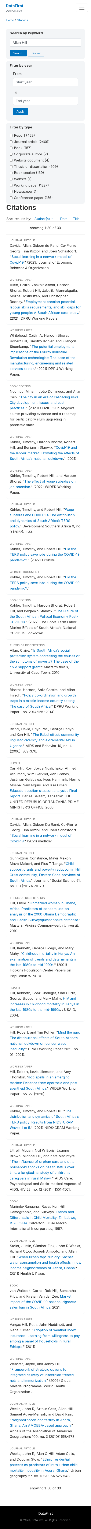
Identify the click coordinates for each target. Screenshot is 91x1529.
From (17, 74)
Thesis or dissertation (36, 166)
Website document (32, 160)
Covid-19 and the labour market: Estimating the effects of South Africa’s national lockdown (44, 453)
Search (18, 53)
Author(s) (42, 219)
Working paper (31, 185)
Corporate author (31, 154)
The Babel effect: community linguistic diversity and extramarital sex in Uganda (44, 740)
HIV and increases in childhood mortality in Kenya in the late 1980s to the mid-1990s (44, 1004)
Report (24, 135)
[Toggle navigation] (82, 8)
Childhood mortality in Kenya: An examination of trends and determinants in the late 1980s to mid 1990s (43, 959)
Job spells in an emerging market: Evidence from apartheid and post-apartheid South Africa (44, 1082)
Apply (21, 111)
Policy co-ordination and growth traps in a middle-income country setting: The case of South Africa (43, 700)
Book (23, 148)
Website (23, 179)
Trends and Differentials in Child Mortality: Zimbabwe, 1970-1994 (43, 1217)
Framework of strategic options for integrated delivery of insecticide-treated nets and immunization (42, 1375)
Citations (22, 20)
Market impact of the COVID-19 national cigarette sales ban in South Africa (43, 1302)
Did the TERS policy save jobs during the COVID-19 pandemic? (45, 554)
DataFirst (14, 6)
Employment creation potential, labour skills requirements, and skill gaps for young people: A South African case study (45, 307)
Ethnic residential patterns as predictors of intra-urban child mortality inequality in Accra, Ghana (43, 1465)
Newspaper (26, 191)
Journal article (32, 142)
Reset (37, 53)
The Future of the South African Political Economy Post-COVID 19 (44, 616)
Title (76, 219)
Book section (29, 173)
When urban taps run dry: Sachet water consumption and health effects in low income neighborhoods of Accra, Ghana (45, 1262)
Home (10, 20)
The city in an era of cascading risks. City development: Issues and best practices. (44, 402)
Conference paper (33, 198)
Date (64, 219)
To (15, 92)
